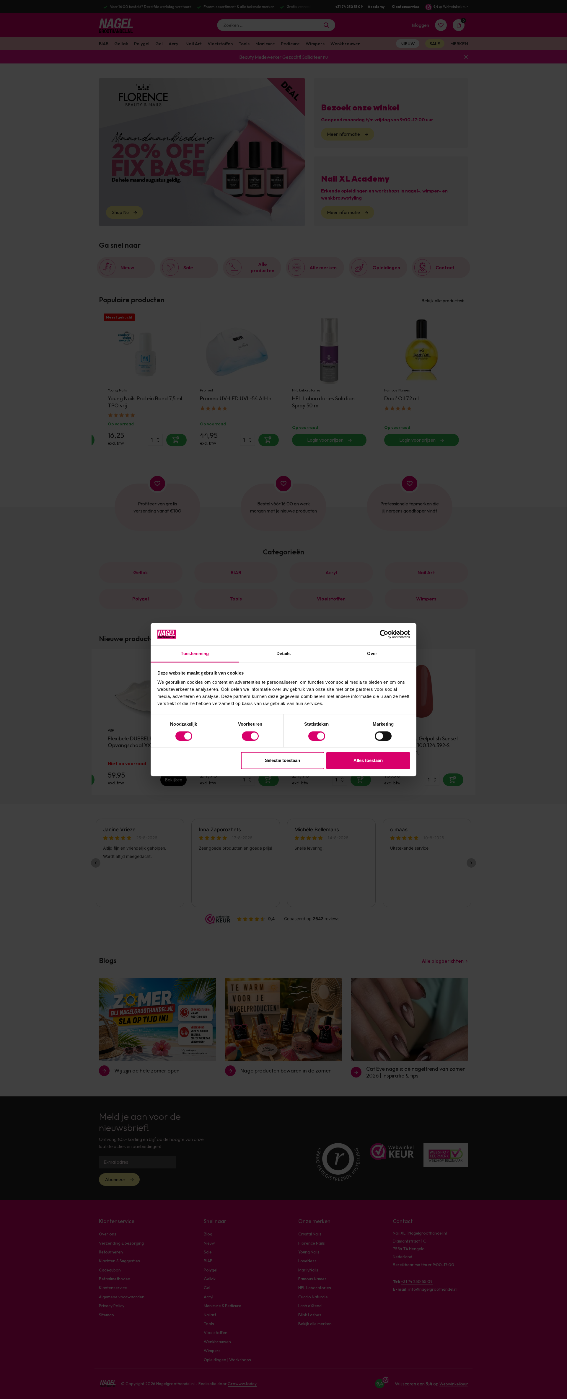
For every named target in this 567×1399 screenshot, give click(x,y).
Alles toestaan (368, 760)
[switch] (250, 736)
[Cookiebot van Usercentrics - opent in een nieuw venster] (384, 634)
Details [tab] (283, 653)
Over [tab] (372, 653)
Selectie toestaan (282, 760)
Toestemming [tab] (195, 653)
